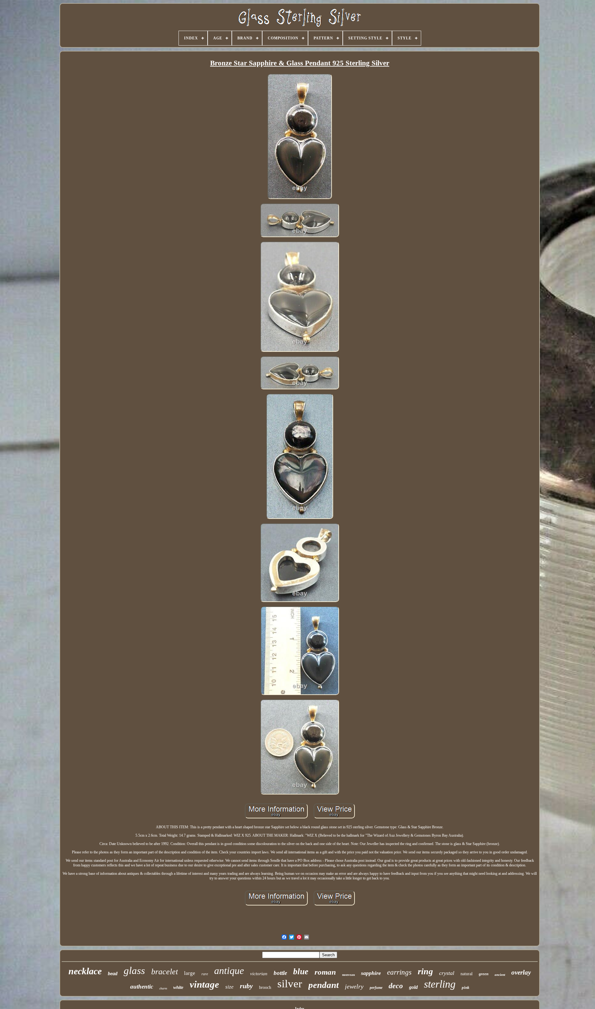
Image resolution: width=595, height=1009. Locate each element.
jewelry (354, 986)
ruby (246, 986)
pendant (323, 985)
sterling (440, 984)
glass (134, 970)
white (178, 987)
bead (112, 973)
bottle (280, 973)
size (229, 987)
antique (229, 970)
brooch (265, 987)
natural (467, 973)
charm (163, 988)
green (483, 973)
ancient (500, 974)
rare (204, 974)
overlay (521, 972)
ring (425, 971)
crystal (446, 973)
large (189, 973)
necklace (85, 971)
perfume (376, 987)
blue (300, 971)
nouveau (348, 974)
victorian (258, 973)
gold (413, 987)
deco (396, 986)
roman (325, 972)
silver (289, 984)
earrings (399, 972)
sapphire (371, 973)
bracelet (164, 971)
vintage (204, 984)
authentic (141, 986)
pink (465, 987)
